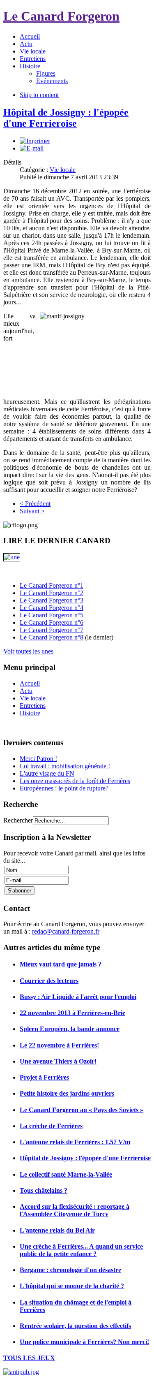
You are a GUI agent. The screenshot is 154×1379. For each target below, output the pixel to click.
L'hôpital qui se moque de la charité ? (72, 1285)
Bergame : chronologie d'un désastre (70, 1269)
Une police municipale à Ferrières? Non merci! (84, 1341)
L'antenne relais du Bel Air (57, 1230)
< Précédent (35, 503)
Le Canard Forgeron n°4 (51, 607)
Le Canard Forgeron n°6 (51, 622)
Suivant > (32, 511)
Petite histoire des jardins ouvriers (67, 1093)
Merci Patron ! (38, 758)
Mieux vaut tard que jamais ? (60, 964)
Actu (26, 690)
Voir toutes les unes (28, 651)
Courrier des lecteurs (49, 980)
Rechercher (18, 820)
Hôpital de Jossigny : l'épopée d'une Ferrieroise (66, 118)
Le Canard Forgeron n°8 (51, 637)
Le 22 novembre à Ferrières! (59, 1045)
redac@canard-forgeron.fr (65, 931)
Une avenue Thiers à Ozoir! (58, 1061)
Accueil (30, 683)
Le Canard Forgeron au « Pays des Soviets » (81, 1109)
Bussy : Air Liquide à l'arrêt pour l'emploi (78, 996)
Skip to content (39, 94)
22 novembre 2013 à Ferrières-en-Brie (72, 1012)
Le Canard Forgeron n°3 (51, 600)
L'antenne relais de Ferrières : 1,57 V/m (75, 1141)
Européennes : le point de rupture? (64, 788)
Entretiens (33, 705)
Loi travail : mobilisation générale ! (65, 766)
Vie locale (63, 169)
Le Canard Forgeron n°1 (51, 585)
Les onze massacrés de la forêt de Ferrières (75, 780)
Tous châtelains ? (43, 1190)
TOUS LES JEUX (29, 1357)
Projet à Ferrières (44, 1077)
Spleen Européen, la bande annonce (70, 1028)
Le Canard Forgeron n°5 (51, 615)
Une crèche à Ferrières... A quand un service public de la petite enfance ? (81, 1250)
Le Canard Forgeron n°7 (51, 629)
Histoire (30, 712)
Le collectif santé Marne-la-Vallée (66, 1174)
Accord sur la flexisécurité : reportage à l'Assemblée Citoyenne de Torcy (74, 1210)
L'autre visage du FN (47, 773)
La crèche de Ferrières (51, 1125)
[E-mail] (32, 148)
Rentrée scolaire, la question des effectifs (75, 1325)
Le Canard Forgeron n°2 (51, 592)
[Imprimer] (35, 140)
